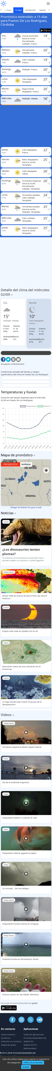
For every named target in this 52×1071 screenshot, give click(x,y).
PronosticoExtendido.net (35, 1038)
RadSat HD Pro (30, 1044)
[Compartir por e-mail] (18, 359)
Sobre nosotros (8, 1034)
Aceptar (26, 1067)
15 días (18, 10)
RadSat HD (28, 1041)
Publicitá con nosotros (11, 1041)
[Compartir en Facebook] (3, 359)
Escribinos (5, 1038)
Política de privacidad (33, 1062)
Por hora (7, 10)
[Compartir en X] (8, 359)
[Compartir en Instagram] (13, 359)
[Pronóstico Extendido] (3, 3)
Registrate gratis (8, 1044)
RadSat (42, 10)
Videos (6, 714)
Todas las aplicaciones (34, 1034)
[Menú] (48, 3)
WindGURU (30, 10)
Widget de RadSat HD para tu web (26, 507)
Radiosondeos (30, 1048)
